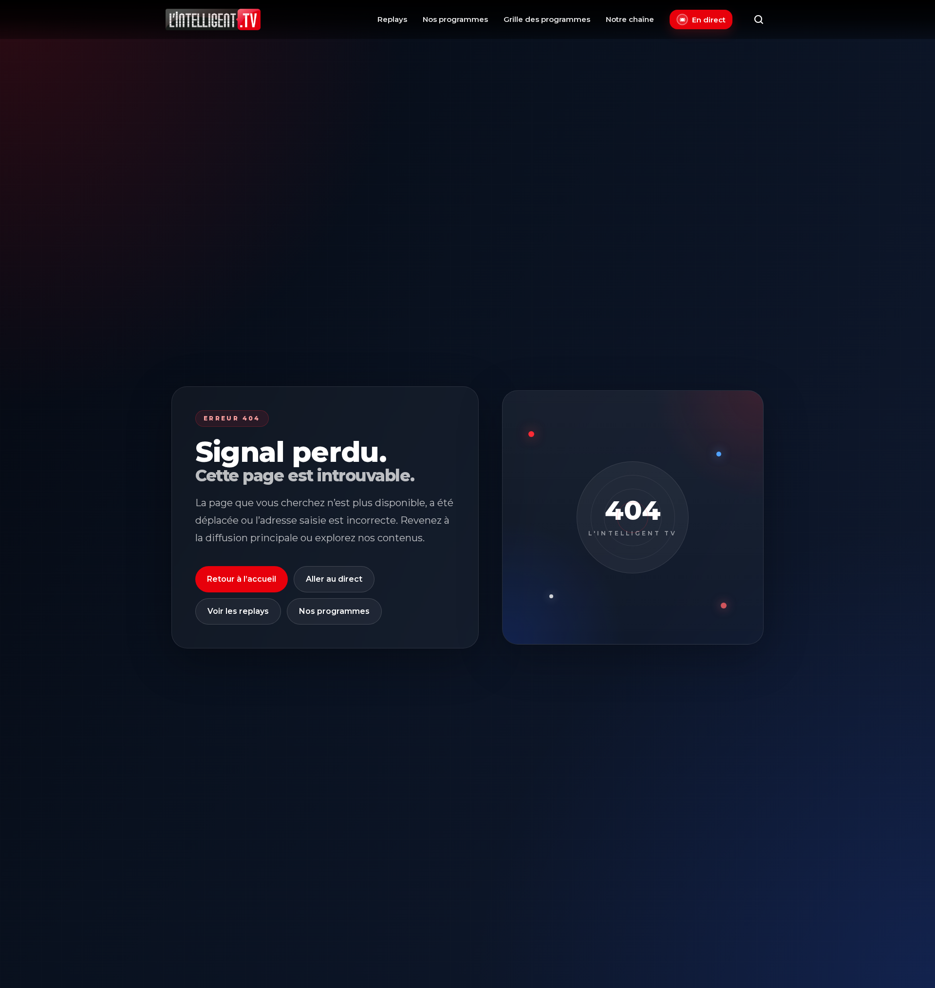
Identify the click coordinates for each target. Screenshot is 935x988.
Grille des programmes (547, 19)
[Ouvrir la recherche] (758, 19)
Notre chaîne (630, 19)
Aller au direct (334, 579)
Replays (392, 19)
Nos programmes (455, 19)
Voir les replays (238, 611)
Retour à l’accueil (241, 579)
